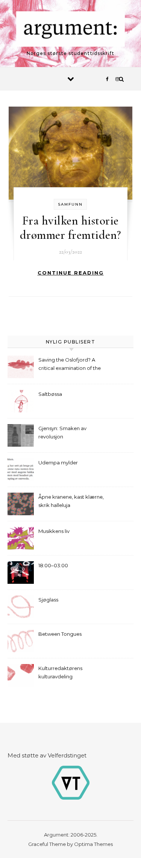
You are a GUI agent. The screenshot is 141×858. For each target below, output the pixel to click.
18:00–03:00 (53, 565)
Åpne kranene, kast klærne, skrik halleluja (71, 501)
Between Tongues (60, 634)
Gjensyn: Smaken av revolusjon (62, 432)
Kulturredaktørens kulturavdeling (60, 672)
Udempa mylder (58, 463)
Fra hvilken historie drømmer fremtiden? (70, 227)
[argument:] (70, 30)
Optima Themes (93, 844)
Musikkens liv (54, 531)
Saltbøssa (50, 394)
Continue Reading (71, 273)
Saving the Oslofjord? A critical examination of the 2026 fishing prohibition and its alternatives (71, 365)
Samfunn (70, 204)
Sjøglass (48, 600)
